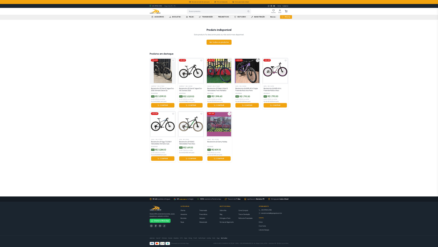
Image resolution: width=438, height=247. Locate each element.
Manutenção (203, 222)
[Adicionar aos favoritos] (173, 60)
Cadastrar (285, 6)
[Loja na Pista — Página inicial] (155, 11)
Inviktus (209, 238)
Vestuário (202, 218)
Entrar (279, 6)
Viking (190, 238)
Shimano (164, 238)
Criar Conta (262, 226)
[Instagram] (268, 6)
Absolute (176, 238)
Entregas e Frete (225, 218)
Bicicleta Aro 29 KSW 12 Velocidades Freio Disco (187, 143)
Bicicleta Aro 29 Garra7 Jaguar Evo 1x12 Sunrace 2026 (190, 89)
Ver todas (224, 238)
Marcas (273, 17)
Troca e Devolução (244, 214)
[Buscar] (248, 11)
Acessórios (184, 214)
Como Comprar (243, 210)
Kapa (185, 238)
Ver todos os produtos (219, 42)
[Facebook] (271, 6)
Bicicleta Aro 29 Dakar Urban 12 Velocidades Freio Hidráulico (217, 89)
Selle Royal (201, 238)
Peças (182, 222)
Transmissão (203, 210)
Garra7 (158, 238)
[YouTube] (274, 6)
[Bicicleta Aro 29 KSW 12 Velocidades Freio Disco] (191, 124)
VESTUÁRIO (241, 17)
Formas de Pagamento (227, 222)
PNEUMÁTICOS (223, 17)
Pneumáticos (203, 214)
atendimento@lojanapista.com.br (271, 213)
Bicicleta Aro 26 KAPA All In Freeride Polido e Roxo (272, 89)
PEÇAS (191, 17)
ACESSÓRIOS (159, 17)
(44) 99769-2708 (266, 210)
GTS (181, 238)
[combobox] (216, 11)
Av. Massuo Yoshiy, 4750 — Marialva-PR (265, 243)
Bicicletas (183, 218)
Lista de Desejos (264, 230)
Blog (221, 214)
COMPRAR (164, 105)
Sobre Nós (223, 210)
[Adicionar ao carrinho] (172, 80)
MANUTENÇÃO (259, 17)
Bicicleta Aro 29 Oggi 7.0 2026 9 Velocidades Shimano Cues (161, 143)
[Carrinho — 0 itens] (286, 11)
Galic (213, 238)
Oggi (218, 238)
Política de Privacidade (246, 218)
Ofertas (287, 17)
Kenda (170, 238)
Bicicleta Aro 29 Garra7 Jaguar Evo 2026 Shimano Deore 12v (162, 89)
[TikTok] (164, 226)
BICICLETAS (176, 17)
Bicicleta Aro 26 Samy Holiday (217, 142)
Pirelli (195, 238)
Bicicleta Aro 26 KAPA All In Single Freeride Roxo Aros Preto (246, 89)
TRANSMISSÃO (207, 17)
